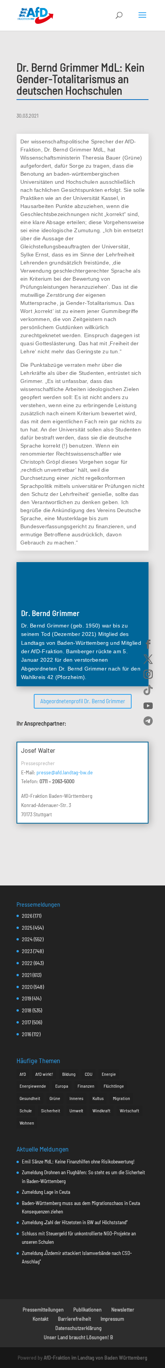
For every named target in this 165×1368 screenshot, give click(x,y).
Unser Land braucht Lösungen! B (78, 1337)
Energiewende (33, 1085)
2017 (26, 1022)
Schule (26, 1110)
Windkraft (101, 1110)
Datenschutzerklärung (78, 1328)
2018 (26, 1010)
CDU (88, 1074)
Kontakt (40, 1318)
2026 (27, 915)
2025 (27, 927)
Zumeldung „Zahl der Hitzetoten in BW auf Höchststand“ (74, 1222)
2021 (26, 975)
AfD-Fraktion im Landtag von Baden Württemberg (95, 1357)
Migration (121, 1098)
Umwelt (76, 1110)
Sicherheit (50, 1110)
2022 (27, 963)
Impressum (112, 1318)
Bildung (69, 1074)
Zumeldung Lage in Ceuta (46, 1192)
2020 (27, 987)
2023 (27, 951)
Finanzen (86, 1085)
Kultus (98, 1098)
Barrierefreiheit (74, 1318)
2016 (26, 1034)
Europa (61, 1085)
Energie (109, 1074)
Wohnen (27, 1122)
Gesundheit (30, 1098)
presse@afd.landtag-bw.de (64, 772)
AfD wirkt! (44, 1074)
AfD (23, 1074)
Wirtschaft (129, 1110)
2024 (27, 939)
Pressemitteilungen (43, 1309)
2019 (26, 998)
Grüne (55, 1098)
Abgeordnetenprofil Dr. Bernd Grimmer (82, 700)
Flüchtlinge (114, 1085)
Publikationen (87, 1309)
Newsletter (122, 1309)
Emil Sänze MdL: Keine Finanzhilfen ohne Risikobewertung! (78, 1161)
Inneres (76, 1098)
